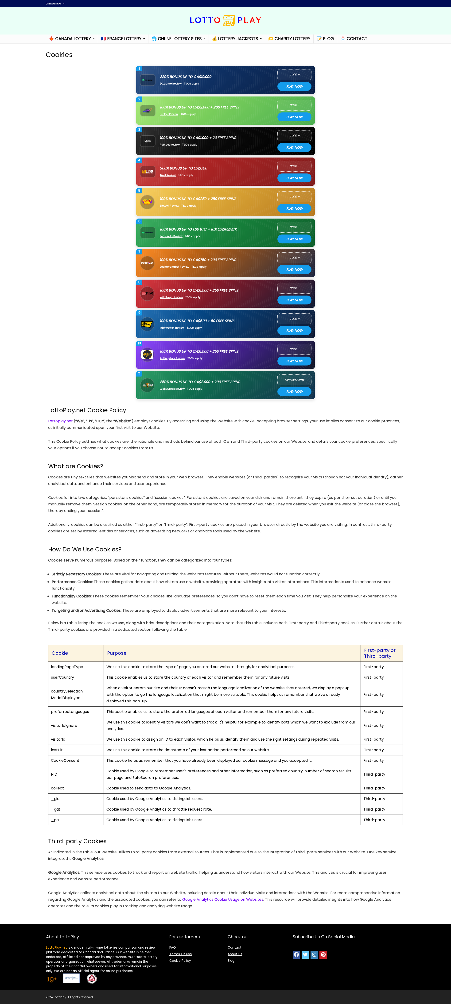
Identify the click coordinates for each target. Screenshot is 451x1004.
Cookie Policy (180, 960)
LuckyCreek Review (172, 388)
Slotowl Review (169, 205)
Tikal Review (168, 175)
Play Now (294, 86)
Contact (234, 947)
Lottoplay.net (60, 421)
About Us (235, 954)
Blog (231, 960)
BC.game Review (171, 83)
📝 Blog (325, 39)
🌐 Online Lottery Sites (177, 39)
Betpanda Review (171, 236)
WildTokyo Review (171, 297)
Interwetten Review (172, 327)
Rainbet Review (170, 144)
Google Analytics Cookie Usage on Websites (222, 899)
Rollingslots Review (172, 358)
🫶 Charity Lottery (289, 39)
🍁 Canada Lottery (70, 39)
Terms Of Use (180, 954)
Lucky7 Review (169, 114)
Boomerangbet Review (174, 266)
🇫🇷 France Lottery (121, 39)
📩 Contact (353, 39)
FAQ (172, 947)
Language (53, 3)
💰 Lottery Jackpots (235, 39)
